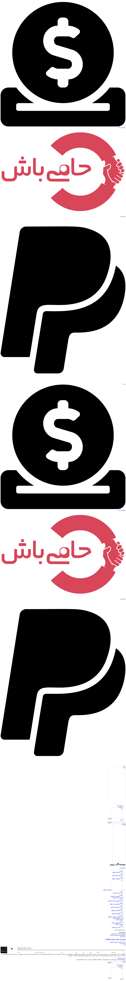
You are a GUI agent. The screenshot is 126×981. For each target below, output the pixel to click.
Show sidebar (122, 932)
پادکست (120, 942)
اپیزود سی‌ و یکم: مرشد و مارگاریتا (115, 939)
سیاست (115, 942)
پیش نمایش (122, 936)
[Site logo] (116, 803)
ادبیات (124, 942)
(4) (124, 944)
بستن (124, 961)
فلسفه (111, 942)
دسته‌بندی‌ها (122, 867)
